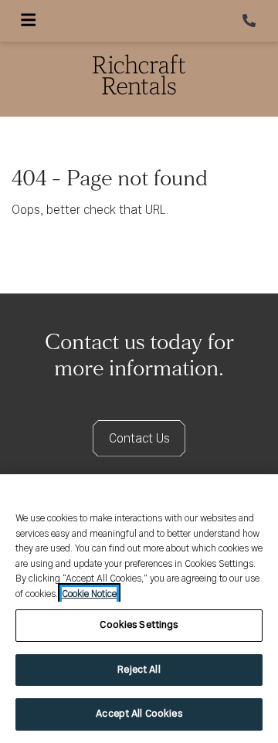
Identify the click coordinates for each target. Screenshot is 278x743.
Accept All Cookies (138, 714)
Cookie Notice (89, 594)
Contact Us (139, 439)
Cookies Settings (139, 625)
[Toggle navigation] (28, 21)
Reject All (138, 670)
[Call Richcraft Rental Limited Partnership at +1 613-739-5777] (250, 21)
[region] (139, 608)
